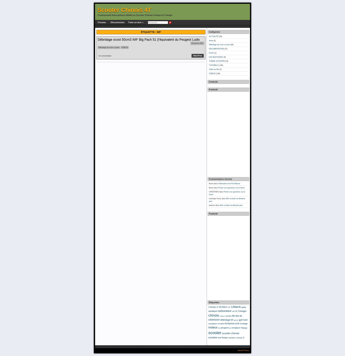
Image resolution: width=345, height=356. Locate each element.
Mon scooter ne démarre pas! (231, 205)
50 (220, 307)
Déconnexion (117, 22)
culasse (222, 316)
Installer (221, 324)
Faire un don (134, 22)
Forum (211, 53)
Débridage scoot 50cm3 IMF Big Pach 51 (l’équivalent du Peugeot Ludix (149, 39)
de (233, 315)
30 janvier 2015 (197, 43)
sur (219, 337)
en (232, 319)
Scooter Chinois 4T (124, 10)
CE (236, 311)
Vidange (239, 338)
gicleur (236, 320)
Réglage (244, 328)
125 (229, 307)
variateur (232, 338)
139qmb (236, 306)
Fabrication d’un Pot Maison (229, 184)
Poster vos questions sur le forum (231, 188)
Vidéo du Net (214, 69)
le (238, 323)
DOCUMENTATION (216, 49)
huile (245, 320)
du (241, 316)
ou (219, 328)
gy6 (240, 320)
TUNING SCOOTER (217, 61)
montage (244, 324)
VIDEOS (124, 47)
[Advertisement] (228, 132)
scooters (213, 337)
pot (230, 328)
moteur (212, 327)
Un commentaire (105, 56)
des (237, 316)
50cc (224, 307)
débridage (225, 319)
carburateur (225, 310)
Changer (242, 311)
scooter (214, 332)
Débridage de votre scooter (108, 47)
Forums (102, 22)
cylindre (228, 316)
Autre (211, 41)
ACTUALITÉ (214, 36)
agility (243, 307)
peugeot (224, 327)
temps (225, 337)
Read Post (197, 56)
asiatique (212, 311)
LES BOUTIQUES (216, 57)
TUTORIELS (214, 65)
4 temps (212, 307)
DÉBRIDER (214, 320)
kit (226, 323)
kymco (231, 323)
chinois (213, 315)
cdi (233, 311)
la (236, 323)
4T (217, 307)
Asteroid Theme (243, 350)
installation (212, 324)
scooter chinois (230, 333)
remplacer (236, 328)
